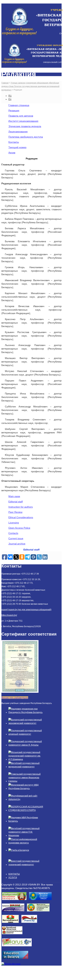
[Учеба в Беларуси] (18, 850)
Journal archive (16, 543)
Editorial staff (15, 501)
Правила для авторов (20, 115)
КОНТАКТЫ (14, 874)
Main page (14, 496)
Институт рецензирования (23, 121)
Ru (10, 95)
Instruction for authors (20, 506)
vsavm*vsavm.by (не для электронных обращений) (26, 609)
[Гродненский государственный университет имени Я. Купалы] (25, 745)
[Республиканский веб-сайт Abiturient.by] (25, 799)
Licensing (13, 522)
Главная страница (18, 105)
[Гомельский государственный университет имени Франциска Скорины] (25, 781)
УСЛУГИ (12, 877)
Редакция (13, 110)
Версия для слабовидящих (14, 697)
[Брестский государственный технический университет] (25, 864)
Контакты (13, 142)
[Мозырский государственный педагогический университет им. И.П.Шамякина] (25, 759)
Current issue (15, 538)
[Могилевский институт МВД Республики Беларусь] (25, 788)
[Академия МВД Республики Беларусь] (25, 821)
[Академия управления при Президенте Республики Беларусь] (25, 712)
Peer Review (15, 512)
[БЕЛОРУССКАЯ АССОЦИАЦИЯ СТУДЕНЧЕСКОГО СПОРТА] (25, 810)
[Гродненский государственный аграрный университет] (25, 734)
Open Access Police (19, 527)
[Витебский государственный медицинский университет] (25, 766)
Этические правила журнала (24, 126)
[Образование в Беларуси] (16, 960)
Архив (11, 152)
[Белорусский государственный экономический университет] (25, 723)
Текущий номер (17, 147)
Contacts (13, 533)
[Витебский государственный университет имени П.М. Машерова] (25, 835)
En (9, 99)
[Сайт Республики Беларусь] (18, 947)
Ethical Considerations (20, 517)
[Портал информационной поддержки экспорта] (25, 843)
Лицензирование (18, 131)
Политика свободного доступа (25, 136)
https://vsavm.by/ (9, 615)
